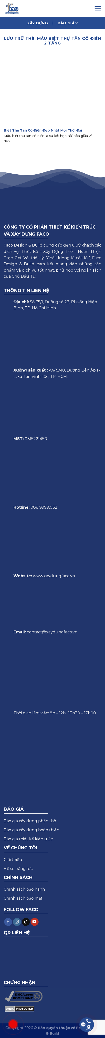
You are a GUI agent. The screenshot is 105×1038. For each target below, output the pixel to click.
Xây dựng (37, 23)
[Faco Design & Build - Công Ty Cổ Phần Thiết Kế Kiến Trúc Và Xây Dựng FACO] (14, 8)
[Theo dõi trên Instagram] (17, 922)
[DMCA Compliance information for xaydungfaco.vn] (23, 996)
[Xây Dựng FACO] (47, 8)
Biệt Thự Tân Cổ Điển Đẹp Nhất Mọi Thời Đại (43, 130)
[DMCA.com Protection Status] (19, 1008)
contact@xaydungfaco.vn (52, 632)
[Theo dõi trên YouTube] (35, 922)
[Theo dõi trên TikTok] (26, 922)
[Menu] (97, 8)
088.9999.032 (44, 507)
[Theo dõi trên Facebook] (8, 922)
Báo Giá (66, 23)
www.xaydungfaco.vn (54, 576)
